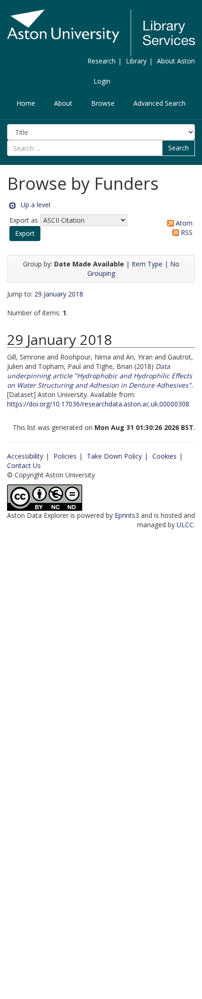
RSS (186, 232)
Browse (103, 103)
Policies (65, 456)
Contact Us (24, 465)
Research (101, 60)
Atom (183, 223)
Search (178, 147)
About (63, 103)
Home (25, 103)
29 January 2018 (58, 293)
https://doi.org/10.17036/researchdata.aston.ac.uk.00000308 (98, 403)
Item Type (147, 263)
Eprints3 (127, 515)
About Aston (176, 60)
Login (101, 81)
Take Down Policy (114, 456)
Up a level (35, 204)
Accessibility (25, 456)
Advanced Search (159, 103)
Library (136, 60)
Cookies (164, 456)
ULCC (185, 524)
